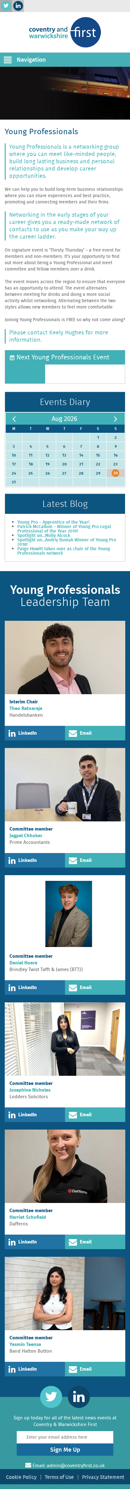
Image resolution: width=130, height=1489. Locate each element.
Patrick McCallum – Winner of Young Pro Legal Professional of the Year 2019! (64, 528)
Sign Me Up (65, 1449)
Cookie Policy (21, 1477)
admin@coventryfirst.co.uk (76, 1465)
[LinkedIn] (18, 6)
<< (14, 418)
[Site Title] (65, 32)
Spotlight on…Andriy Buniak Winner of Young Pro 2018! (66, 542)
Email (86, 733)
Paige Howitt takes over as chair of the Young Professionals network (63, 550)
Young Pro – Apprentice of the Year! (53, 522)
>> (115, 418)
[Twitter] (6, 6)
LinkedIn (27, 733)
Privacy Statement (103, 1477)
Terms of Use (59, 1477)
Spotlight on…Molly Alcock (43, 535)
